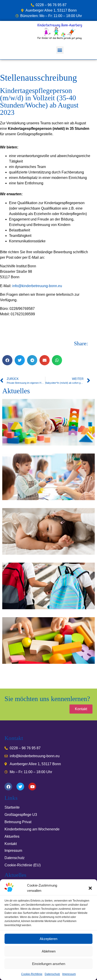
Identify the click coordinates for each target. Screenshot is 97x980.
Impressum (69, 974)
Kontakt (11, 844)
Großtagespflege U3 (21, 815)
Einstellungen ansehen (48, 964)
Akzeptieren (48, 939)
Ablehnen (48, 951)
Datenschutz (52, 974)
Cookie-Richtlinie (31, 974)
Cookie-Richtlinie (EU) (23, 865)
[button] (90, 888)
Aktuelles (12, 836)
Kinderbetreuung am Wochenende (32, 829)
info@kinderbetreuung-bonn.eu (37, 286)
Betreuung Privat (18, 822)
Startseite (12, 807)
